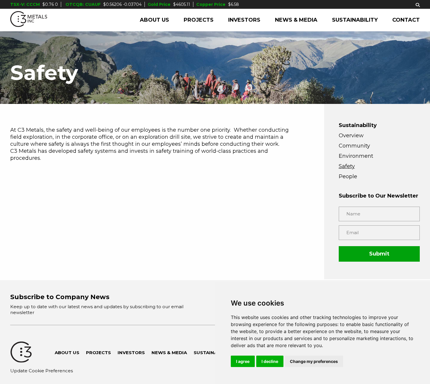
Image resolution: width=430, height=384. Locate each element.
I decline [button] (270, 361)
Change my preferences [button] (314, 361)
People (348, 176)
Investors (244, 20)
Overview (351, 135)
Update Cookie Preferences (41, 370)
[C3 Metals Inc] (28, 20)
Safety (347, 166)
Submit (379, 254)
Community (354, 146)
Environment (356, 156)
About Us (154, 20)
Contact (406, 20)
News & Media (296, 20)
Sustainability (355, 20)
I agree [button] (243, 361)
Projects (199, 20)
